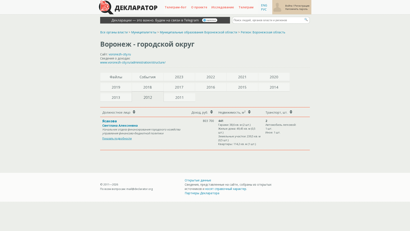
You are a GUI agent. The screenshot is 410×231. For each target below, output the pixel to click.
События (148, 76)
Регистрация (301, 5)
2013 (116, 97)
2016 (210, 87)
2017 (179, 87)
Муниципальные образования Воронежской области (198, 32)
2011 (179, 97)
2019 (116, 87)
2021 (242, 76)
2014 (274, 87)
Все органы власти (114, 32)
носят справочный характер (225, 189)
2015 (242, 87)
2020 (274, 76)
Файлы (116, 76)
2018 (147, 87)
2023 (179, 76)
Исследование (222, 7)
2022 (210, 76)
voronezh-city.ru (120, 54)
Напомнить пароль (296, 8)
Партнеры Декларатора (202, 193)
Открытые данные (198, 180)
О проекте (199, 7)
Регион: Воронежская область (263, 32)
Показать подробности (117, 138)
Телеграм (246, 7)
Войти (289, 5)
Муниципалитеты (143, 32)
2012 (148, 97)
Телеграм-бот (176, 7)
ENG (264, 5)
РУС (264, 9)
